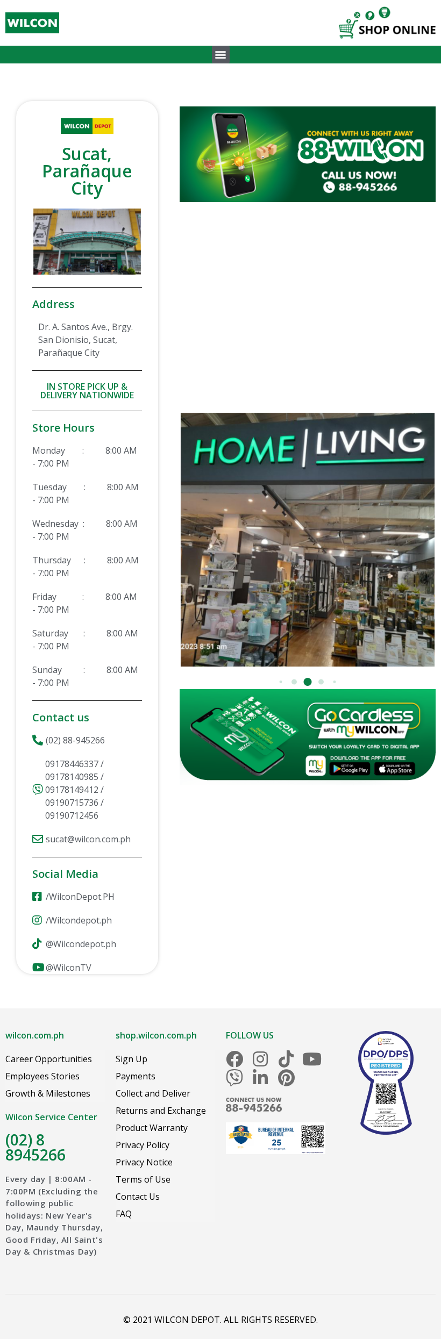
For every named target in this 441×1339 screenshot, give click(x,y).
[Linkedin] (260, 1077)
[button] (221, 54)
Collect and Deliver (153, 1093)
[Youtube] (312, 1059)
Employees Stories (42, 1076)
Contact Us (138, 1196)
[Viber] (234, 1077)
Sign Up (131, 1059)
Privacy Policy (142, 1145)
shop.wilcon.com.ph (156, 1035)
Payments (135, 1076)
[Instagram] (260, 1059)
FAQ (124, 1214)
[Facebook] (234, 1059)
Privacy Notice (144, 1162)
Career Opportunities (48, 1059)
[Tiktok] (286, 1059)
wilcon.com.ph (34, 1035)
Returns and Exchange (161, 1110)
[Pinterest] (286, 1077)
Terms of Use (143, 1179)
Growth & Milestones (47, 1093)
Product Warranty (152, 1128)
